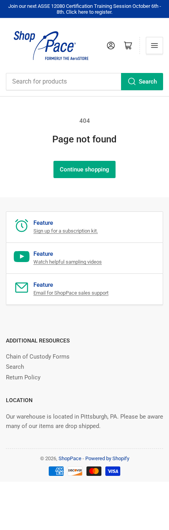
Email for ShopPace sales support (70, 293)
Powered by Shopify (107, 458)
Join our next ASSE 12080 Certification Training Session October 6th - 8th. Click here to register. (84, 9)
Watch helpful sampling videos (67, 262)
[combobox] (84, 81)
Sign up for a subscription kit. (65, 231)
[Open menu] (154, 45)
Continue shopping (84, 169)
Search (148, 81)
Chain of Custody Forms (38, 356)
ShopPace (70, 458)
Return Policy (23, 377)
